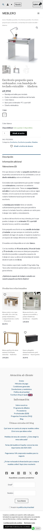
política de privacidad (26, 507)
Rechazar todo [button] (29, 523)
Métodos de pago (21, 384)
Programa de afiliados (21, 408)
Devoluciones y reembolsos (21, 389)
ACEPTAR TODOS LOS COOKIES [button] (17, 527)
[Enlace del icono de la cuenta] (8, 5)
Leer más (33, 519)
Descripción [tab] (7, 157)
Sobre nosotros (21, 405)
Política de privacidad (21, 392)
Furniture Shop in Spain (19, 395)
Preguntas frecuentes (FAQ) (21, 416)
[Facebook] (6, 473)
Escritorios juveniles (25, 20)
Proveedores (21, 411)
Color (5, 110)
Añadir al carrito (18, 133)
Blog (21, 419)
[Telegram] (36, 473)
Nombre (10, 493)
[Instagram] (18, 473)
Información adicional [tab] (12, 161)
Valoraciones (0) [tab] (9, 166)
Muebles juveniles (12, 20)
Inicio (4, 20)
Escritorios (13, 142)
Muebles (35, 142)
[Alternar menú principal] (38, 13)
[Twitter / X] (30, 473)
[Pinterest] (24, 473)
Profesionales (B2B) (21, 413)
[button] (3, 4)
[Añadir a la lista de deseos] (5, 294)
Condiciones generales (21, 387)
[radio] (4, 115)
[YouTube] (12, 473)
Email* (10, 485)
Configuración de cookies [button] (12, 523)
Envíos (21, 381)
